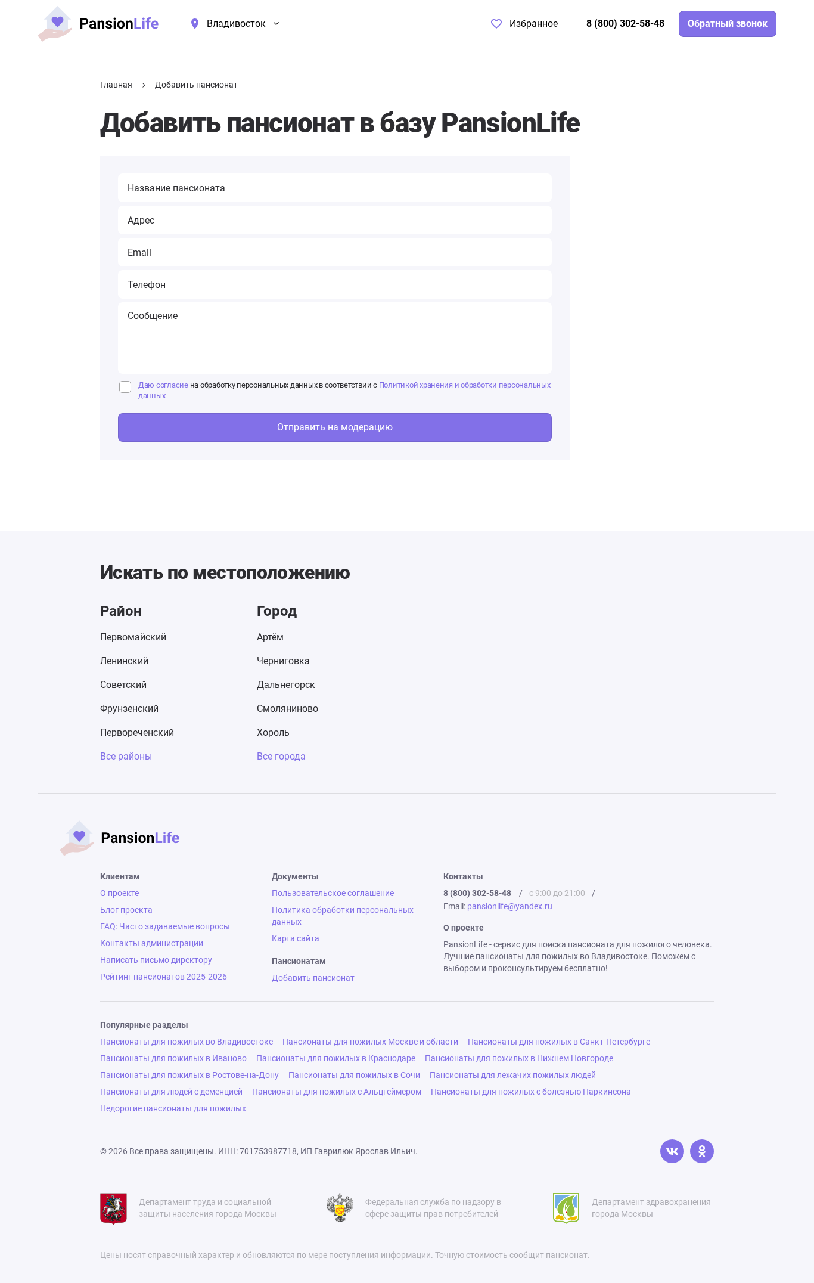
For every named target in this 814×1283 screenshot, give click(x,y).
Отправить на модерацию (335, 427)
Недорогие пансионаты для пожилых (173, 1108)
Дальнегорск (286, 684)
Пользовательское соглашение (333, 893)
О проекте (119, 893)
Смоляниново (287, 708)
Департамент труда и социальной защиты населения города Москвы (207, 1208)
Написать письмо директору (156, 960)
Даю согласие (163, 384)
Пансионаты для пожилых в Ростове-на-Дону (189, 1075)
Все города (281, 756)
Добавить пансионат (313, 978)
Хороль (273, 732)
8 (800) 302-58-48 (625, 23)
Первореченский (137, 732)
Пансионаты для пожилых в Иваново (173, 1058)
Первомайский (133, 637)
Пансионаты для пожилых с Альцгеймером (336, 1091)
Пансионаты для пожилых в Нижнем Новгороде (519, 1058)
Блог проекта (126, 910)
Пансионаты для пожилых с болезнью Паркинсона (531, 1091)
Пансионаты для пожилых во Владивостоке (186, 1041)
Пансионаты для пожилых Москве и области (370, 1041)
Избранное (533, 23)
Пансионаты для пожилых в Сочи (354, 1075)
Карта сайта (295, 938)
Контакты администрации (151, 943)
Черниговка (283, 661)
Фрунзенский (129, 708)
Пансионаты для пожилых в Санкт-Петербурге (559, 1041)
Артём (270, 637)
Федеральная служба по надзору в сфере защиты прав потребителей (433, 1208)
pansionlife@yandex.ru (509, 906)
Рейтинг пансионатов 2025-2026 (163, 976)
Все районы (126, 756)
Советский (123, 684)
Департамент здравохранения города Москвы (651, 1208)
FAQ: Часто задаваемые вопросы (165, 926)
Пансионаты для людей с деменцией (171, 1091)
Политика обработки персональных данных (343, 915)
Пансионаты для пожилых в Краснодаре (335, 1058)
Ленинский (124, 661)
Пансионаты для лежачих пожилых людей (513, 1075)
